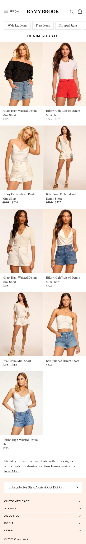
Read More (11, 471)
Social (14, 523)
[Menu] (6, 11)
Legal (13, 530)
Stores (14, 508)
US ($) (14, 11)
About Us (16, 515)
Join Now (77, 487)
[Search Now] (72, 12)
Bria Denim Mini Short (17, 361)
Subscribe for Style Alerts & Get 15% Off (36, 487)
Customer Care (21, 501)
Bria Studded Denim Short (62, 361)
